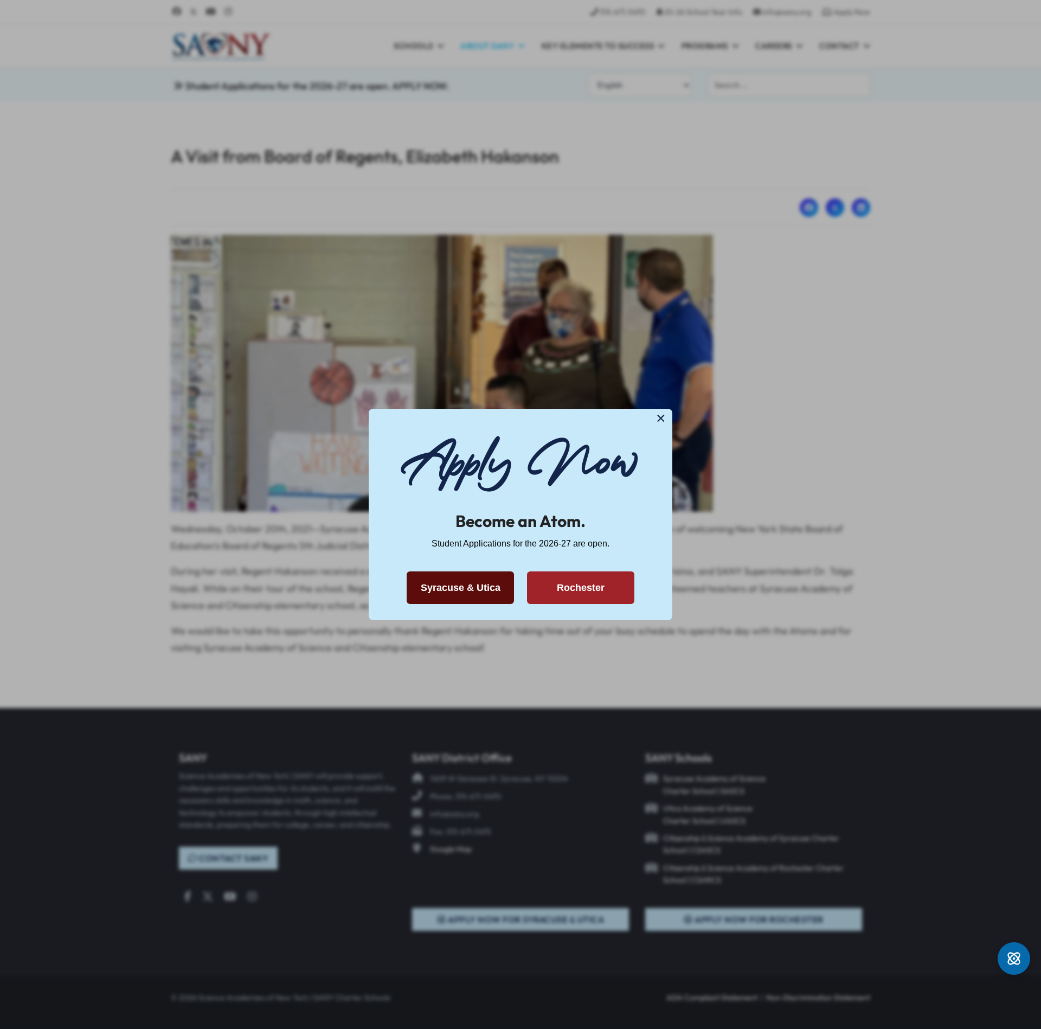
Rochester (581, 587)
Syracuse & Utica (460, 587)
